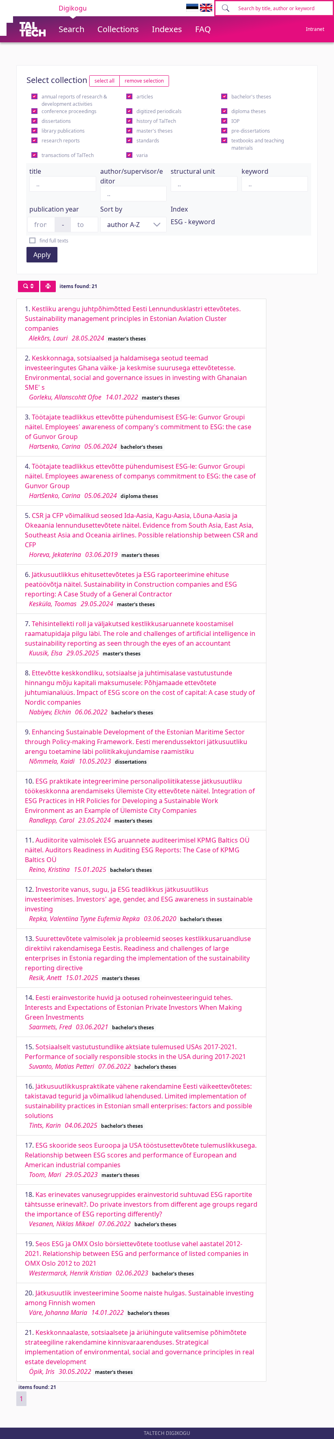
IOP (235, 121)
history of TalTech (156, 121)
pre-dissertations (250, 130)
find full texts (54, 240)
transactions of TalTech (68, 155)
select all (104, 80)
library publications (63, 130)
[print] (48, 286)
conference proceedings (69, 111)
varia (142, 155)
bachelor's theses (251, 96)
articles (144, 96)
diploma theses (248, 111)
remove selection (144, 80)
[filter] (28, 286)
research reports (61, 140)
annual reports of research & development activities (74, 100)
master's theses (154, 130)
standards (147, 140)
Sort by (111, 209)
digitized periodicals (159, 111)
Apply (42, 254)
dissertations (56, 121)
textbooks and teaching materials (257, 144)
